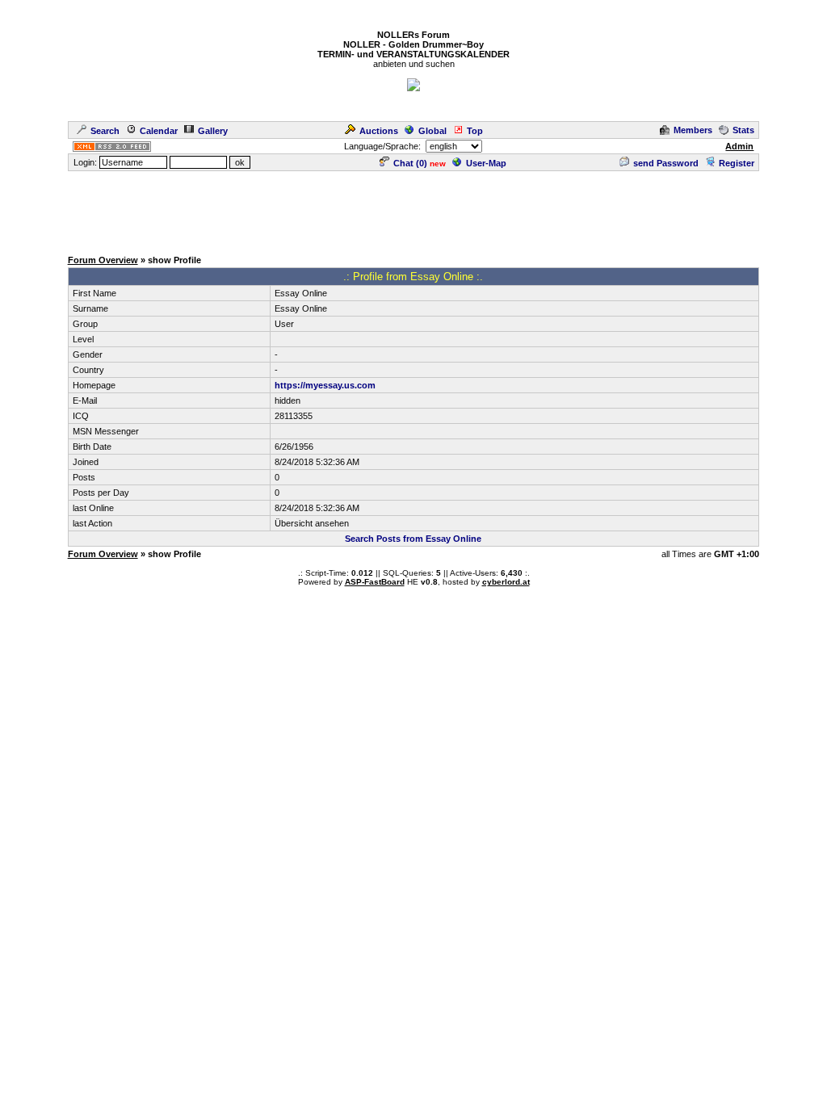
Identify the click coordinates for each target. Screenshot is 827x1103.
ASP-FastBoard (375, 581)
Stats (743, 130)
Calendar (159, 131)
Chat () (410, 163)
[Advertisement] (413, 209)
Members (693, 130)
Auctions (378, 131)
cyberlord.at (506, 581)
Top (475, 131)
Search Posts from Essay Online (413, 538)
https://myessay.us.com (325, 385)
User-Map (486, 163)
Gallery (213, 131)
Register (736, 163)
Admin (739, 146)
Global (432, 131)
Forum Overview (103, 260)
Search (105, 131)
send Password (666, 163)
